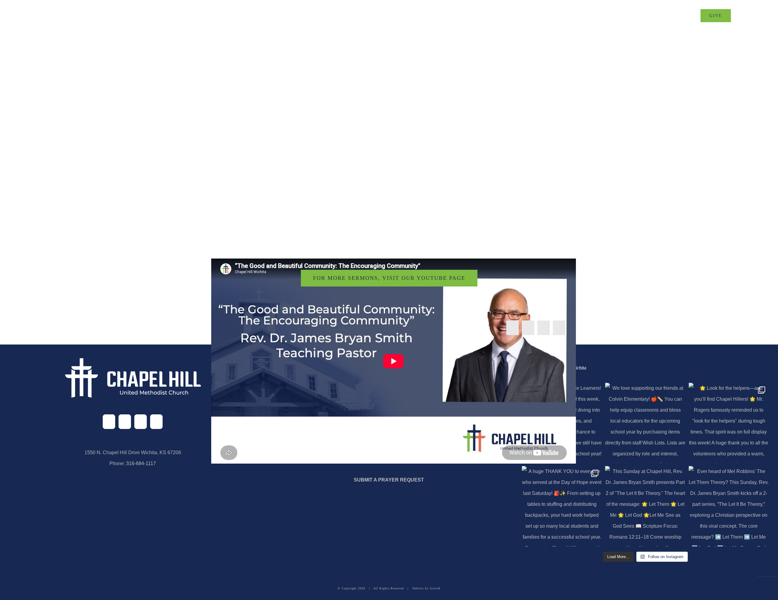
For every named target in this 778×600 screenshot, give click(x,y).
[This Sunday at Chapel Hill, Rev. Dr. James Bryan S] (645, 506)
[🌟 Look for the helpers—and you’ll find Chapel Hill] (729, 423)
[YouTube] (156, 421)
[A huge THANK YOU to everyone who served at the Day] (562, 506)
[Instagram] (140, 421)
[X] (528, 328)
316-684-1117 (141, 463)
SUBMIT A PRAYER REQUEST (389, 479)
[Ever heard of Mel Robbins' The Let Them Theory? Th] (729, 506)
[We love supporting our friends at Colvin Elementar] (645, 423)
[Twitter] (125, 421)
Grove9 (435, 588)
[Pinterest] (559, 328)
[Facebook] (512, 328)
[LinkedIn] (543, 328)
